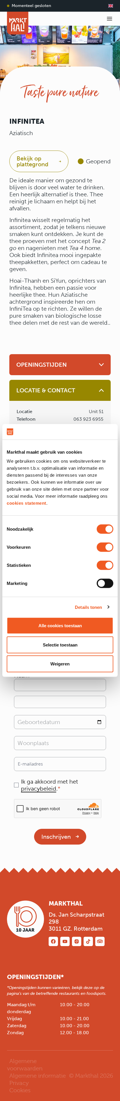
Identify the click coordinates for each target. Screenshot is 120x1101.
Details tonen (88, 606)
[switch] (105, 547)
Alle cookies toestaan (60, 625)
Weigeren (60, 663)
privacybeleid (38, 788)
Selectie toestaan (60, 644)
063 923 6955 (88, 419)
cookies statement (26, 503)
